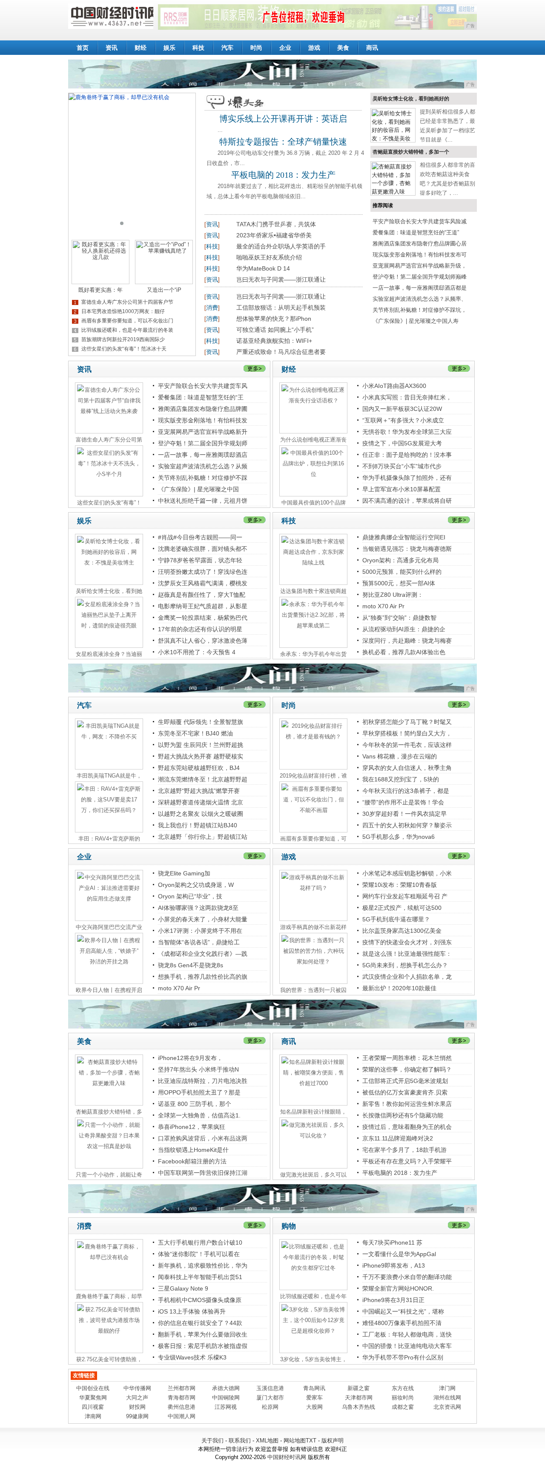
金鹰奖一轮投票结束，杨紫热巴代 (202, 617)
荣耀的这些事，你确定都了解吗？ (407, 1069)
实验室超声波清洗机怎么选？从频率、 (420, 299)
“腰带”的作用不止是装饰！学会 (403, 802)
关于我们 (212, 1440)
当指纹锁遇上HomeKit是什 (193, 1149)
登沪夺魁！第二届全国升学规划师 (202, 443)
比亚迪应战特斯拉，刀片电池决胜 (202, 1080)
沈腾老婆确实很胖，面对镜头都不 (202, 548)
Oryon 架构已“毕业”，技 (190, 896)
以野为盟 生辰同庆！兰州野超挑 (200, 744)
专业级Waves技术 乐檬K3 (192, 1357)
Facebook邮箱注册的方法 (192, 1161)
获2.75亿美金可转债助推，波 (109, 1359)
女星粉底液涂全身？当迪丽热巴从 (109, 654)
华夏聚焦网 (93, 1397)
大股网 (314, 1407)
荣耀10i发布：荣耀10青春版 (399, 884)
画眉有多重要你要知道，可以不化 (313, 838)
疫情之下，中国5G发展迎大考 (402, 443)
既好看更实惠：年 (100, 290)
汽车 (227, 47)
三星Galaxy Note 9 (183, 1288)
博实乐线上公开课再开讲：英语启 (283, 118)
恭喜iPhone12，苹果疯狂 (191, 1126)
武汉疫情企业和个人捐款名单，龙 (407, 976)
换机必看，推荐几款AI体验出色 (403, 652)
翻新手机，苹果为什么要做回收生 (202, 1334)
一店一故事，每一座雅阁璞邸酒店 (202, 454)
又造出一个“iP (164, 290)
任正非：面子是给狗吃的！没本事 (407, 454)
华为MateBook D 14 (263, 268)
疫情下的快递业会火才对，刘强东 (407, 942)
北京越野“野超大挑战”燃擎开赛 (199, 790)
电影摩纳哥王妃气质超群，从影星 (202, 606)
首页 (83, 47)
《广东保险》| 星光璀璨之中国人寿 (416, 321)
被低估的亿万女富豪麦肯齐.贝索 (404, 1092)
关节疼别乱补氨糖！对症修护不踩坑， (420, 310)
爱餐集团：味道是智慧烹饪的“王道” (416, 232)
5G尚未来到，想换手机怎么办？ (405, 965)
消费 (212, 307)
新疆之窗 (358, 1388)
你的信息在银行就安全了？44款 (200, 1323)
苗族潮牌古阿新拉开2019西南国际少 (123, 339)
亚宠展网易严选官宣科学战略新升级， (420, 265)
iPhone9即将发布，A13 (393, 1265)
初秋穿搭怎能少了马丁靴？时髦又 (407, 721)
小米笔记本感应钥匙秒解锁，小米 (407, 873)
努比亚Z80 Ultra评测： (392, 594)
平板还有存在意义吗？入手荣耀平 (407, 1161)
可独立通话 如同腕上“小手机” (275, 329)
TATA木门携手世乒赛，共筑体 (276, 224)
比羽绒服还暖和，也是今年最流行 (313, 1296)
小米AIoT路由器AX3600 (394, 385)
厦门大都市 (270, 1397)
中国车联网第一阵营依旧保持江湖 (202, 1172)
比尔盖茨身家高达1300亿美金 (402, 930)
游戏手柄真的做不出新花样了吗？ (313, 927)
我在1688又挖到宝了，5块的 (400, 779)
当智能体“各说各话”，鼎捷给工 (199, 942)
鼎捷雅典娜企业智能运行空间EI (403, 537)
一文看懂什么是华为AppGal (399, 1254)
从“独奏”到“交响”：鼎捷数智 (399, 617)
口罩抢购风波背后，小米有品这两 (202, 1138)
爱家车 (314, 1397)
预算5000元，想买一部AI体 (398, 583)
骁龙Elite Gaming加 (184, 873)
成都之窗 (403, 1407)
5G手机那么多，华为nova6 (398, 836)
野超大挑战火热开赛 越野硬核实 (200, 756)
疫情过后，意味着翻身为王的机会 (407, 1126)
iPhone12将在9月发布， (190, 1057)
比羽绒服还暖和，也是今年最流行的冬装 (127, 330)
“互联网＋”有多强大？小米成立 (403, 420)
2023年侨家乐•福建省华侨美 (274, 235)
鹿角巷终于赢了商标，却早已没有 (109, 1296)
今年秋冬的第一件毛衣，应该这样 (407, 744)
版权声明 (332, 1440)
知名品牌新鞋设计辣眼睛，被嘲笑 (313, 1112)
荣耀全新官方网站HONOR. (398, 1288)
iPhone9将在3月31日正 (393, 1300)
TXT (311, 1440)
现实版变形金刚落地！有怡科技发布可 (420, 254)
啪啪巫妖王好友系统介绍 (269, 257)
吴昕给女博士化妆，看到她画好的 (411, 99)
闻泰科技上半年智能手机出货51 (200, 1277)
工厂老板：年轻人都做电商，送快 (407, 1334)
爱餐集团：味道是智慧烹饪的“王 (201, 397)
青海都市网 (181, 1397)
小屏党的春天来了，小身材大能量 (202, 919)
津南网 (93, 1416)
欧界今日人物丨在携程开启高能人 (109, 990)
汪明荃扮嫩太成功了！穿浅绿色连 (202, 571)
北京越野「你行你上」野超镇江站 (202, 836)
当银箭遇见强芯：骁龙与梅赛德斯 (407, 548)
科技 (198, 47)
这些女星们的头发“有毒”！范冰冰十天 (123, 349)
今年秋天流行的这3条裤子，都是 (405, 790)
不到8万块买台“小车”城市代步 (402, 466)
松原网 (270, 1407)
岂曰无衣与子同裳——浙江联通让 (281, 279)
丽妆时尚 (403, 1397)
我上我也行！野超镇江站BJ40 (197, 825)
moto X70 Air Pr (383, 606)
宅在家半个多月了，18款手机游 (404, 1149)
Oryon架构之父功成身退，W (196, 884)
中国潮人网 (181, 1416)
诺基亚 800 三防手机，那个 (194, 1103)
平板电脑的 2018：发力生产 (283, 175)
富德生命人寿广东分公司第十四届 (109, 439)
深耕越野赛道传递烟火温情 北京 (200, 802)
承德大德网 (226, 1388)
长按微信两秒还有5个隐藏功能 (402, 1115)
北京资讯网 (447, 1407)
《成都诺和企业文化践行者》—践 (202, 953)
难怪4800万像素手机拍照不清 (402, 1323)
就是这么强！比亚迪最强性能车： (407, 953)
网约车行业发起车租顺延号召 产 (404, 896)
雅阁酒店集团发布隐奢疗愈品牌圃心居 (420, 243)
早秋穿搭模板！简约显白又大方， (407, 733)
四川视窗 (93, 1407)
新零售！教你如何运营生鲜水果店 (407, 1103)
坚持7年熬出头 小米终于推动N (198, 1069)
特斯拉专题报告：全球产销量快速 (283, 141)
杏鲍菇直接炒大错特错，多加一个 (411, 152)
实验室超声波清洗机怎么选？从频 (202, 466)
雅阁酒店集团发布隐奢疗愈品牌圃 (202, 408)
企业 (285, 47)
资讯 (112, 47)
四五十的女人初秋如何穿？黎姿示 (407, 825)
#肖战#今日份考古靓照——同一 (200, 537)
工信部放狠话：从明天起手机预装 (281, 307)
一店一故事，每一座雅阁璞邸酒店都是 (420, 288)
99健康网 (137, 1416)
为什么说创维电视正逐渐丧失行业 (313, 439)
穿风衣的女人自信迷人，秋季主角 (407, 767)
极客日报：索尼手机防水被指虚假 (202, 1345)
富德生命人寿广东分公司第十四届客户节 (127, 302)
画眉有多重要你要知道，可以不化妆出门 (127, 321)
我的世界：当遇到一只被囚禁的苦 (313, 990)
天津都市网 (359, 1397)
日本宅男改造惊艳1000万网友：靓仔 (123, 311)
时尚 (256, 47)
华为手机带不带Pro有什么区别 (402, 1357)
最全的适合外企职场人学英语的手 (281, 246)
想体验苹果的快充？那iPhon (273, 318)
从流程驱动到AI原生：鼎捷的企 (403, 629)
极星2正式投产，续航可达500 (402, 907)
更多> (254, 368)
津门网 (447, 1388)
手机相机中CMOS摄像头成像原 (199, 1300)
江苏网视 (226, 1407)
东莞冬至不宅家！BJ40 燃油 (195, 733)
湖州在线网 (447, 1397)
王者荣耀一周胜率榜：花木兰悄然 (407, 1057)
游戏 (314, 47)
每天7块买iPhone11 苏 (392, 1242)
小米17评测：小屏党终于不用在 (200, 930)
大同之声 (137, 1397)
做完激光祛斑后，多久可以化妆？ (313, 1174)
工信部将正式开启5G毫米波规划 (405, 1080)
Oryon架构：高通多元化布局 (400, 560)
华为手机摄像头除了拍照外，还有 (407, 477)
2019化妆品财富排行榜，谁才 (313, 775)
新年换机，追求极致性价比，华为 (202, 1265)
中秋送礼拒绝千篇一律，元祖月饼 (202, 500)
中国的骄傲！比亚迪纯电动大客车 (407, 1345)
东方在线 (403, 1388)
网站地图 (295, 1440)
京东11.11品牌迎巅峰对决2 (397, 1138)
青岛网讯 (314, 1388)
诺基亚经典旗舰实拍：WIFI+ (274, 340)
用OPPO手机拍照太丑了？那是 (199, 1092)
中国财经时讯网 (286, 1457)
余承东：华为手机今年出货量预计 (313, 654)
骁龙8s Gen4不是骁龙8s (190, 965)
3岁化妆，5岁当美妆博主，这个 (313, 1359)
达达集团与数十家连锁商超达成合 (313, 591)
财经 (140, 47)
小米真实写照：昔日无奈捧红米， (407, 397)
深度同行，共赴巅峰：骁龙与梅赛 (407, 640)
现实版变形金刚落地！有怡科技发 (202, 420)
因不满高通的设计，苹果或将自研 (407, 500)
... (220, 130)
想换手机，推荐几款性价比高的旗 (202, 976)
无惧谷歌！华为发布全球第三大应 (407, 431)
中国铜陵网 (226, 1397)
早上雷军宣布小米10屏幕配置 (401, 489)
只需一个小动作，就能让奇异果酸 (109, 1174)
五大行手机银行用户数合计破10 (200, 1242)
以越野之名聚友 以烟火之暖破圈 (200, 813)
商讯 (372, 47)
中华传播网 (137, 1388)
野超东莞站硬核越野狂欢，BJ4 (199, 767)
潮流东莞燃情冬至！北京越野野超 (202, 779)
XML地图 (267, 1440)
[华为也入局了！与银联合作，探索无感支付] (132, 163)
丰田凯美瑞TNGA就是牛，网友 (109, 775)
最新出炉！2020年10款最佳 (399, 988)
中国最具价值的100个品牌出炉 (313, 502)
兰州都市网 (181, 1388)
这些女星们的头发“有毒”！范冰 (109, 502)
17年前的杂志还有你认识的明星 (200, 629)
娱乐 (169, 47)
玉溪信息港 (270, 1388)
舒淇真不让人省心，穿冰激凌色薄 (202, 640)
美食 (343, 47)
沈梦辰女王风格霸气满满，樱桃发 (202, 583)
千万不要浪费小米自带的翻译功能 (407, 1277)
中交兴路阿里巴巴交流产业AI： (109, 927)
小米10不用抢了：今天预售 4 (196, 652)
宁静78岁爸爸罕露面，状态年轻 (200, 560)
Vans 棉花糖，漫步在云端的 (399, 756)
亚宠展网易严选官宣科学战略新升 (202, 431)
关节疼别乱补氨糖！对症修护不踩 (202, 477)
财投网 (137, 1407)
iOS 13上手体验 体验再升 (192, 1311)
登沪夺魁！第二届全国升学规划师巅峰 (420, 277)
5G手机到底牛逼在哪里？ (396, 919)
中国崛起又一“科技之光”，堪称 (403, 1311)
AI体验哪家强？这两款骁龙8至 (198, 907)
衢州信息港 (181, 1407)
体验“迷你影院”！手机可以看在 (199, 1254)
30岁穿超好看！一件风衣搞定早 (404, 813)
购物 (288, 1226)
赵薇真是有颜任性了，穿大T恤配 (201, 594)
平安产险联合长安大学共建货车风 (202, 385)
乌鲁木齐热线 (358, 1407)
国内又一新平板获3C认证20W (402, 408)
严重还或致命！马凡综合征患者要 (281, 351)
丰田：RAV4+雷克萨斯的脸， (109, 838)
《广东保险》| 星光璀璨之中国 (198, 489)
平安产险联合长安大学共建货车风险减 (420, 221)
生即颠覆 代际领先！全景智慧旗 (200, 721)
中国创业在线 (92, 1388)
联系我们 (240, 1440)
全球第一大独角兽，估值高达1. (199, 1115)
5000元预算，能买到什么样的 (402, 571)
